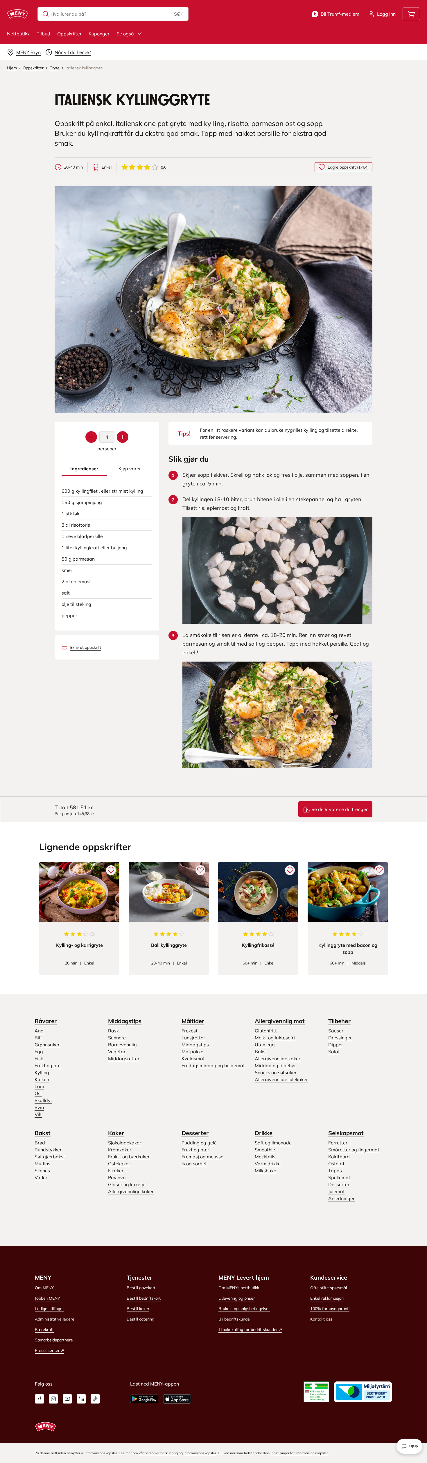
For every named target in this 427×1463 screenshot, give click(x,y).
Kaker (116, 1133)
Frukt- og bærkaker (129, 1156)
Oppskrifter (69, 34)
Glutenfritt (266, 1031)
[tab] (84, 468)
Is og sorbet (194, 1163)
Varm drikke (268, 1163)
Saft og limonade (273, 1143)
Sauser (335, 1031)
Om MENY (44, 1287)
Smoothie (265, 1150)
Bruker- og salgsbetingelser (244, 1308)
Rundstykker (48, 1150)
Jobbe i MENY (47, 1298)
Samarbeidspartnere (54, 1340)
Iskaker (115, 1170)
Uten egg (265, 1044)
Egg (39, 1051)
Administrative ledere (54, 1319)
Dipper (335, 1044)
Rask (113, 1031)
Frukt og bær (48, 1065)
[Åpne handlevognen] (411, 14)
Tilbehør (339, 1021)
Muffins (42, 1163)
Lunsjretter (193, 1038)
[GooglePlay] (144, 1399)
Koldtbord (339, 1156)
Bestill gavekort (141, 1287)
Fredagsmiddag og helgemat (213, 1065)
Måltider (193, 1021)
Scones (42, 1170)
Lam (39, 1086)
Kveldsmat (193, 1058)
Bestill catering (140, 1319)
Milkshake (265, 1170)
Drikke (263, 1133)
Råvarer (46, 1021)
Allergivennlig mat (280, 1021)
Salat (334, 1051)
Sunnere (117, 1038)
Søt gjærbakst (50, 1156)
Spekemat (339, 1177)
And (39, 1031)
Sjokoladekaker (124, 1143)
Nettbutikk (18, 34)
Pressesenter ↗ (49, 1350)
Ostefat (336, 1163)
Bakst (261, 1051)
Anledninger (341, 1198)
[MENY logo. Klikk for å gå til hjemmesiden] (17, 14)
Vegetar (116, 1051)
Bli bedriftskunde (234, 1319)
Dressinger (340, 1038)
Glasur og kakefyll (127, 1184)
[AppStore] (177, 1399)
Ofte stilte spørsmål (328, 1287)
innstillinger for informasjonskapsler (299, 1453)
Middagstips (124, 1021)
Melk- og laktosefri (275, 1038)
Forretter (337, 1143)
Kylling (42, 1072)
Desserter (195, 1133)
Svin (39, 1107)
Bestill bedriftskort (144, 1298)
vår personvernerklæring (158, 1453)
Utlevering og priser (236, 1298)
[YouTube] (67, 1399)
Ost (38, 1093)
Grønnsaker (47, 1044)
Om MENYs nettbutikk (238, 1287)
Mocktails (265, 1156)
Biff (38, 1038)
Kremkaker (119, 1150)
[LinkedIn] (81, 1399)
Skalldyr (43, 1100)
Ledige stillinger (49, 1308)
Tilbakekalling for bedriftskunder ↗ (250, 1329)
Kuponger (99, 34)
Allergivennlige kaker (277, 1058)
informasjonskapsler (200, 1453)
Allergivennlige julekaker (281, 1079)
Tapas (335, 1170)
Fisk (39, 1058)
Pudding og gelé (199, 1143)
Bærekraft (44, 1329)
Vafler (41, 1177)
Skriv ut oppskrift (85, 647)
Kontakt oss (321, 1319)
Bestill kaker (138, 1308)
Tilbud (43, 34)
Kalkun (42, 1079)
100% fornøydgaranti (329, 1308)
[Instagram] (53, 1399)
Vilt (38, 1114)
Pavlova (117, 1177)
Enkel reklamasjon (327, 1298)
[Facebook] (39, 1399)
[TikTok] (95, 1399)
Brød (40, 1143)
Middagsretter (123, 1058)
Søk (178, 14)
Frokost (190, 1031)
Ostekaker (119, 1163)
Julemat (336, 1191)
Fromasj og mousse (202, 1156)
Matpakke (192, 1051)
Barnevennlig (122, 1044)
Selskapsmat (346, 1133)
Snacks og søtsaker (276, 1072)
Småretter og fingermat (353, 1150)
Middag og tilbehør (275, 1065)
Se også (125, 34)
